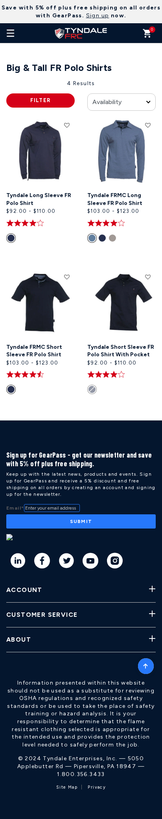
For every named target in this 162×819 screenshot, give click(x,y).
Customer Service (41, 614)
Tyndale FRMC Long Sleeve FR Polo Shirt (114, 199)
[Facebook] (42, 562)
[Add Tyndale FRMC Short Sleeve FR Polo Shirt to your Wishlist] (67, 277)
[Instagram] (115, 562)
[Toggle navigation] (10, 33)
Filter (40, 100)
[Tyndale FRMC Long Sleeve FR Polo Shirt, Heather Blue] (93, 240)
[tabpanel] (81, 250)
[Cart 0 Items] (147, 35)
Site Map (66, 787)
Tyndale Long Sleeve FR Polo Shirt (38, 199)
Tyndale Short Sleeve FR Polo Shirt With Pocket (120, 351)
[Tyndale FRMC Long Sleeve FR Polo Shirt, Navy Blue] (104, 240)
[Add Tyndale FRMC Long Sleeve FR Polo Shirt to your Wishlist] (148, 125)
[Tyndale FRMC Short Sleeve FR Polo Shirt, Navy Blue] (12, 391)
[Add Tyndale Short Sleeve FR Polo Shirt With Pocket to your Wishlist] (148, 277)
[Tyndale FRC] (81, 33)
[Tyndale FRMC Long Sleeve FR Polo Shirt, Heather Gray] (114, 240)
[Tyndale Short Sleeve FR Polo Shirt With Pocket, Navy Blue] (93, 391)
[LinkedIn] (18, 562)
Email (15, 508)
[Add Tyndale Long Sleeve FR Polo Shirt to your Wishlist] (67, 125)
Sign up (97, 15)
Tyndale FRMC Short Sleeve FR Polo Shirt (34, 351)
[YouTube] (91, 562)
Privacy (97, 787)
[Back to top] (146, 664)
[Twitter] (67, 562)
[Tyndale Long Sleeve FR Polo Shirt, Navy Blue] (12, 240)
